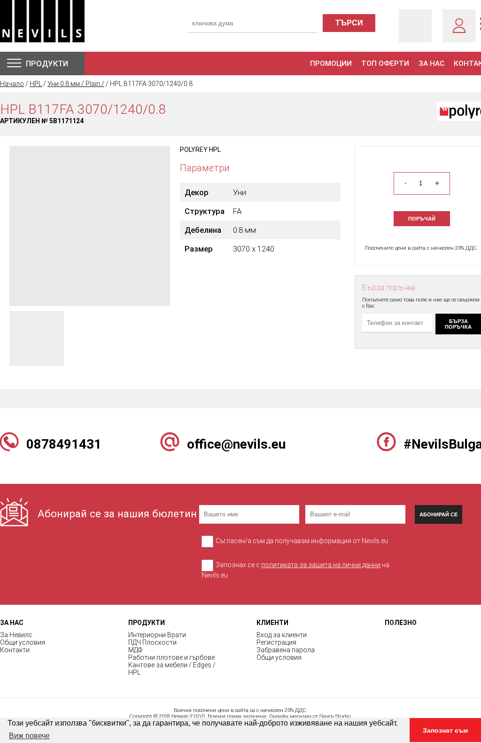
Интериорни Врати (157, 635)
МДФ (135, 650)
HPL (36, 83)
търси (349, 23)
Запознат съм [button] (445, 730)
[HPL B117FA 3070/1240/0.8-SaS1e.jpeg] (89, 225)
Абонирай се (438, 514)
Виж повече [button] (29, 736)
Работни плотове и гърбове (171, 657)
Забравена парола (285, 650)
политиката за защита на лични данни (320, 565)
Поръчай (421, 218)
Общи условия (22, 642)
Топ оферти (385, 63)
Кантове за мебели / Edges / (172, 665)
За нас (431, 63)
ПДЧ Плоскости (152, 642)
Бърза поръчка (458, 324)
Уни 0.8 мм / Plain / (75, 83)
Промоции (331, 63)
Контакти (15, 650)
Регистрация (276, 642)
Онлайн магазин (290, 716)
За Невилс (16, 635)
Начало (12, 83)
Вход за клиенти (281, 635)
